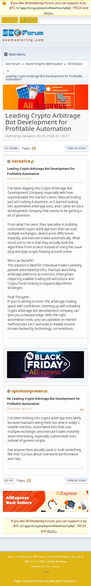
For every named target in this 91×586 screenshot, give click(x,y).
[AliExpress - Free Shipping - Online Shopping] (45, 108)
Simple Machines (57, 561)
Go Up (8, 480)
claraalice (20, 161)
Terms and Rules (59, 556)
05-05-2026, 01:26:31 (19, 178)
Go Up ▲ (77, 556)
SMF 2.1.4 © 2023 (35, 561)
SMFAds (36, 566)
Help (10, 556)
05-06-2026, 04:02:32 (19, 408)
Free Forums (52, 566)
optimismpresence (29, 391)
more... (49, 13)
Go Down (11, 148)
